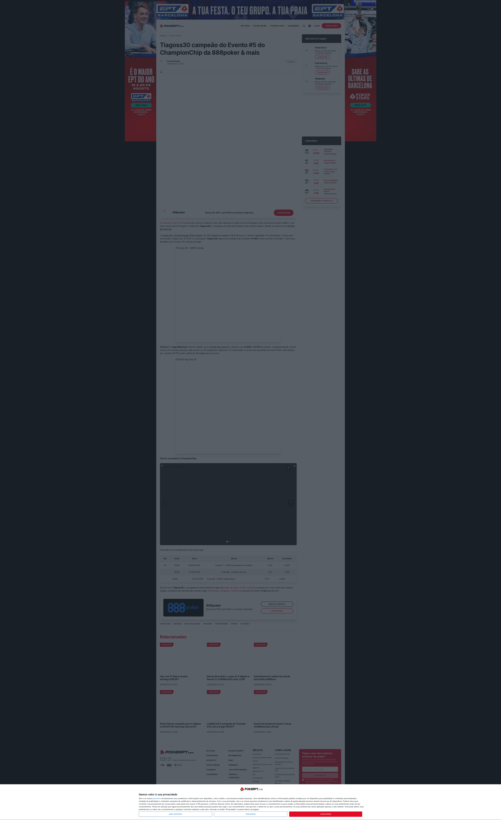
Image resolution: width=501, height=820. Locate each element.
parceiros (157, 798)
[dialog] (251, 802)
